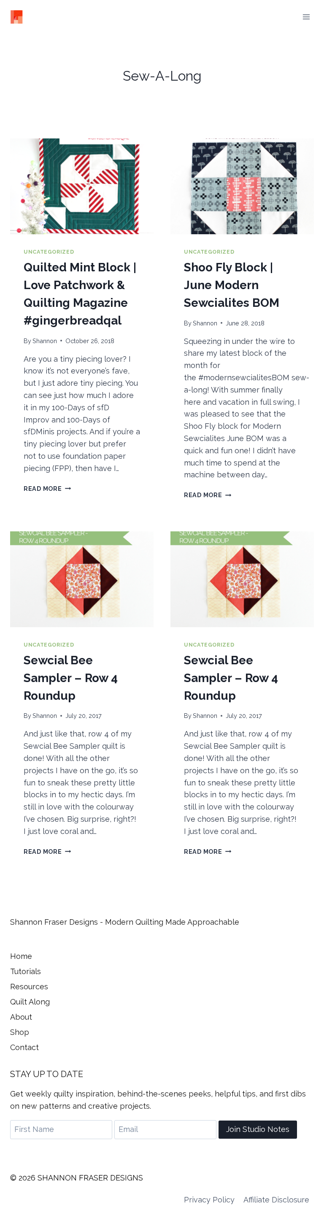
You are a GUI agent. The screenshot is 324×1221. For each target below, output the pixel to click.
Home (21, 956)
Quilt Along (30, 1001)
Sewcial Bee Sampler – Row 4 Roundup (71, 678)
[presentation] (82, 186)
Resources (29, 986)
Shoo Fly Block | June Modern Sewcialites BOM (231, 285)
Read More (47, 488)
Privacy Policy (209, 1199)
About (21, 1017)
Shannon (44, 340)
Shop (19, 1032)
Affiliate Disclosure (276, 1199)
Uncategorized (49, 252)
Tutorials (25, 971)
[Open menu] (306, 16)
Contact (24, 1047)
